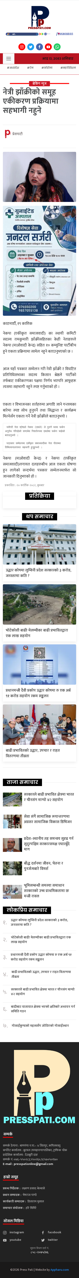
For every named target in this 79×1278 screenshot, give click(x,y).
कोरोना (48, 68)
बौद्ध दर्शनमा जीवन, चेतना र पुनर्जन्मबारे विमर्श (43, 866)
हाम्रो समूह (10, 1177)
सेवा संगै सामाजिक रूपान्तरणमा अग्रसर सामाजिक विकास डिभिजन (48, 819)
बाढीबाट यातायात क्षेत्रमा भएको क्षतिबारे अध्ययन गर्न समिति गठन (43, 1009)
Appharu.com (59, 1269)
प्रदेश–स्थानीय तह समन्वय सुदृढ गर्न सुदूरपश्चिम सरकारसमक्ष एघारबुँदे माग (48, 844)
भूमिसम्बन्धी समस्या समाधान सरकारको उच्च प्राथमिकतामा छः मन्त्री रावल (46, 890)
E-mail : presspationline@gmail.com (28, 1164)
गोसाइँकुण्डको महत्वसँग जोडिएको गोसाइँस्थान (40, 1025)
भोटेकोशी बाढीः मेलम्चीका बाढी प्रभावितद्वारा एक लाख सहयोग (37, 633)
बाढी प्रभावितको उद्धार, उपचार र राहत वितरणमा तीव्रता (33, 753)
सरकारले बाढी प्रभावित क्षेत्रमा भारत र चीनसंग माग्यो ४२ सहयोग (49, 797)
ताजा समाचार (22, 782)
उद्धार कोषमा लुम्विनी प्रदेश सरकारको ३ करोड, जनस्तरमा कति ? (38, 573)
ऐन (31, 68)
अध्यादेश (14, 68)
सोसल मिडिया (13, 1221)
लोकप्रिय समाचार (27, 910)
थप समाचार (39, 516)
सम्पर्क (7, 1134)
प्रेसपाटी (17, 134)
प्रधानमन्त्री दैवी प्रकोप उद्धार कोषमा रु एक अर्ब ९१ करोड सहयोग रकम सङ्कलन (38, 693)
